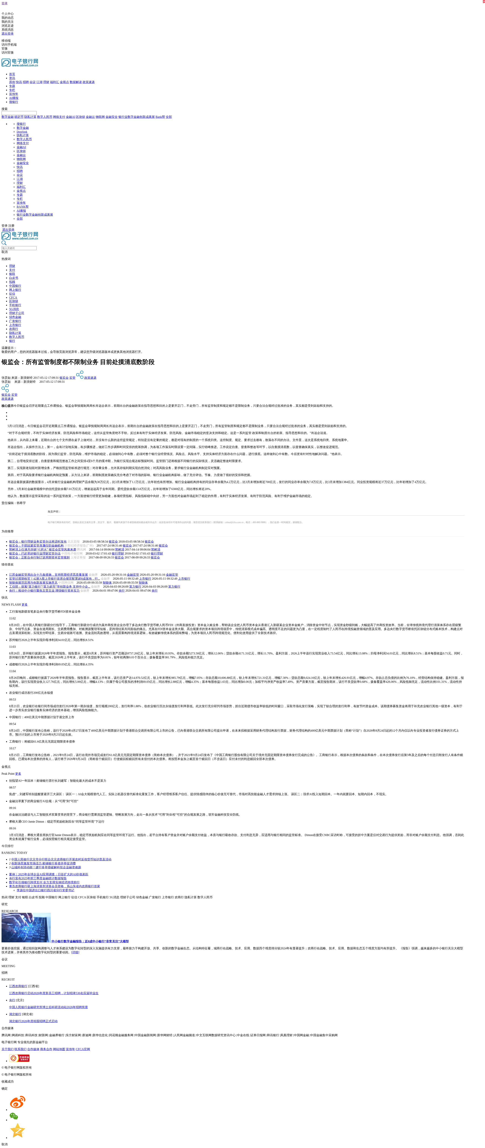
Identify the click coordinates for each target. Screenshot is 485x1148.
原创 (12, 82)
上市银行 (15, 325)
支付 (12, 269)
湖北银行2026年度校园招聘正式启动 (33, 1021)
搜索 (5, 108)
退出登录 (8, 33)
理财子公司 (16, 313)
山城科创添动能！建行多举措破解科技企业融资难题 (46, 867)
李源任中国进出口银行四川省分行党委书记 (45, 890)
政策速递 (89, 82)
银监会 (64, 377)
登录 (5, 3)
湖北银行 (15, 1014)
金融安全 (112, 116)
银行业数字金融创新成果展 (136, 116)
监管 (72, 377)
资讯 (12, 78)
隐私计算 (30, 116)
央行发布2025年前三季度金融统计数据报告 (38, 878)
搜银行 (13, 101)
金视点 (64, 82)
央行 (122, 590)
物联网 (100, 116)
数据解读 (76, 82)
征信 (12, 293)
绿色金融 (15, 317)
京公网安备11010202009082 (82, 1067)
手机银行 (15, 305)
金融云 (90, 116)
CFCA (13, 297)
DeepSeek (22, 131)
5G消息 (14, 309)
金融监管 (133, 574)
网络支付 (59, 116)
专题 (12, 86)
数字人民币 (44, 116)
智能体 (107, 582)
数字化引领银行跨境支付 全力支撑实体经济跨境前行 (44, 882)
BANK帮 (23, 206)
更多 (25, 604)
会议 (33, 82)
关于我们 (8, 1049)
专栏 (12, 90)
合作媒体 (33, 1049)
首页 (12, 74)
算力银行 (135, 586)
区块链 (80, 116)
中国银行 (15, 285)
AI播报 (13, 98)
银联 (12, 273)
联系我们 (20, 1049)
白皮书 (13, 277)
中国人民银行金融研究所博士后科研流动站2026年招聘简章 (48, 1007)
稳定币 (18, 116)
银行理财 (118, 553)
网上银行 (15, 289)
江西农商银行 (18, 986)
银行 (12, 340)
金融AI (70, 116)
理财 (46, 82)
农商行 (13, 329)
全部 (169, 116)
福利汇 (54, 82)
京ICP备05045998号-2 (47, 1067)
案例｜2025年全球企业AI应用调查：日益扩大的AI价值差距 (48, 874)
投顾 (12, 281)
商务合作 (46, 1049)
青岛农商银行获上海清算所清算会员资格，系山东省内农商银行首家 (54, 886)
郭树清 (119, 549)
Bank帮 (160, 116)
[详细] (75, 952)
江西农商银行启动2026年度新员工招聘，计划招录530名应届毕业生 (54, 993)
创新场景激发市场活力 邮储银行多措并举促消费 (43, 863)
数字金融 (8, 116)
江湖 (39, 82)
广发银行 (15, 321)
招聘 (26, 82)
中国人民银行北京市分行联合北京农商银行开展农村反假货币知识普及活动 (61, 859)
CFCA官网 (83, 1049)
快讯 (19, 82)
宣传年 (13, 94)
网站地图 (59, 1049)
